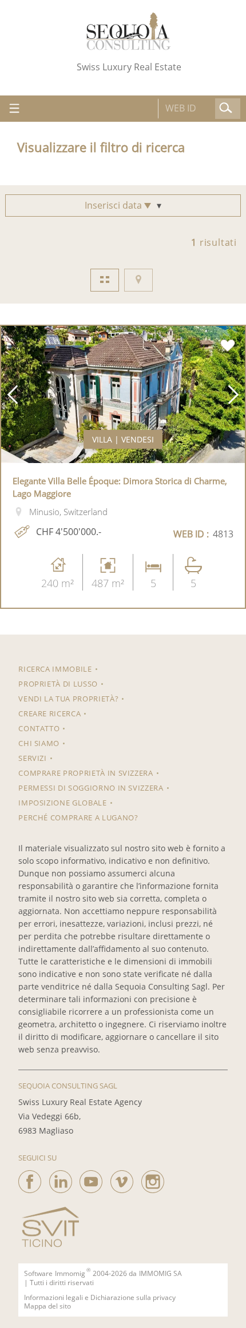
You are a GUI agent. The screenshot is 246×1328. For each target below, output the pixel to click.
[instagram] (152, 1179)
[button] (12, 394)
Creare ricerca (49, 713)
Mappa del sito (47, 1306)
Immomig (70, 1273)
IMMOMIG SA (160, 1273)
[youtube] (91, 1179)
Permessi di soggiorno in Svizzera (90, 788)
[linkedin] (60, 1179)
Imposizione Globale (62, 802)
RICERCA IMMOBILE (55, 669)
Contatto (38, 728)
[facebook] (29, 1179)
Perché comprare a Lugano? (78, 817)
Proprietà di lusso (58, 684)
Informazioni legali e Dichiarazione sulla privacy (100, 1297)
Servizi (32, 758)
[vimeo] (121, 1179)
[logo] (129, 31)
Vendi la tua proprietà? (68, 698)
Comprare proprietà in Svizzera (85, 773)
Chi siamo (38, 743)
